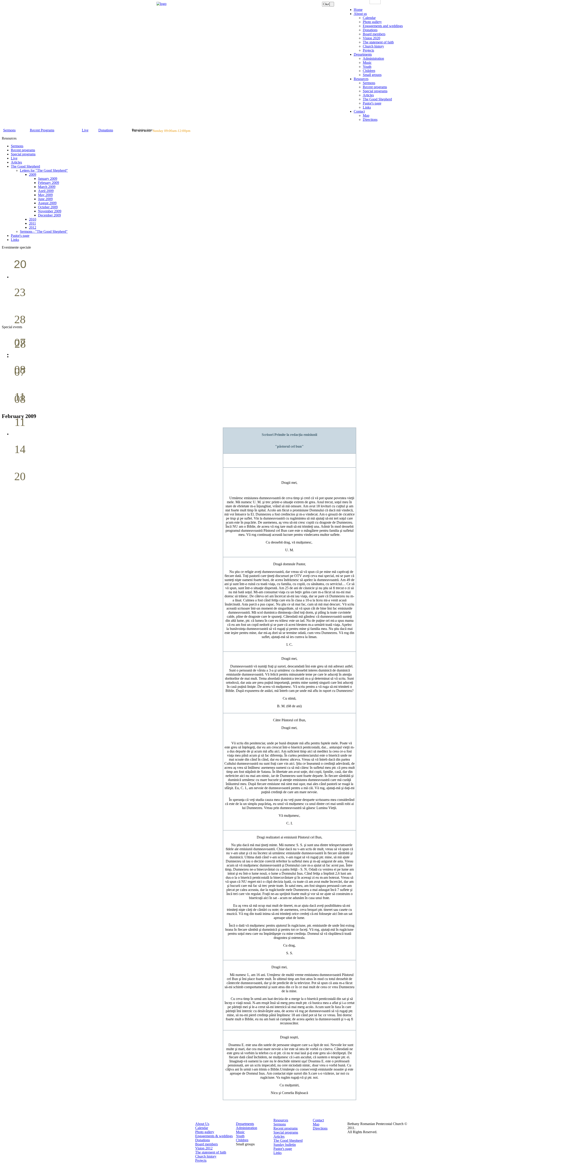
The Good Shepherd (288, 1140)
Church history (205, 1156)
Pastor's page (282, 1149)
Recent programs (285, 1128)
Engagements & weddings (214, 1136)
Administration (246, 1128)
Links (277, 1153)
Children (242, 1140)
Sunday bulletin (284, 1145)
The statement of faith (210, 1152)
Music (240, 1132)
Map (316, 1124)
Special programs (285, 1132)
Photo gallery (204, 1132)
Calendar (201, 1128)
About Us (202, 1124)
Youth (240, 1136)
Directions (320, 1128)
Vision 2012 (204, 1148)
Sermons (279, 1124)
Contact (318, 1120)
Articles (279, 1136)
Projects (200, 1160)
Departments (245, 1124)
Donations (202, 1140)
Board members (206, 1144)
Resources (280, 1120)
